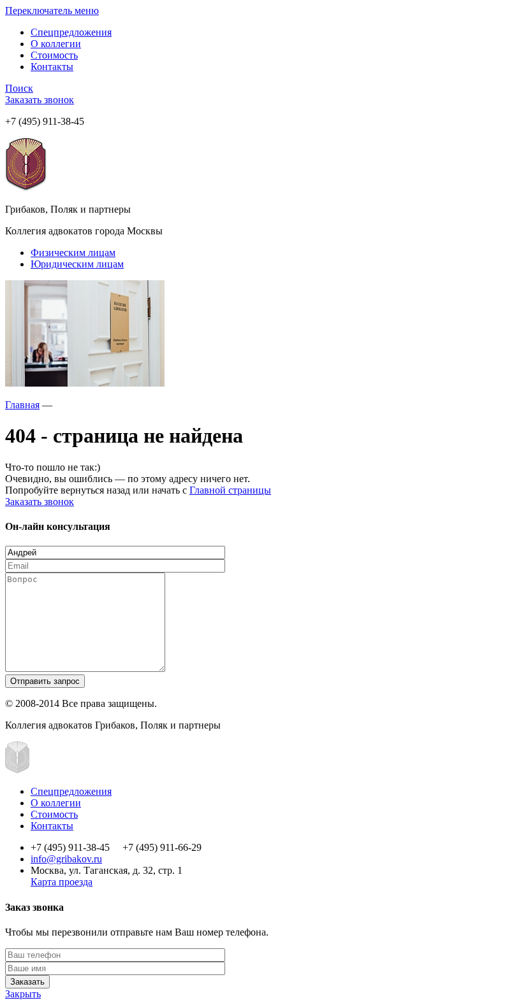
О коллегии (56, 43)
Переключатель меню (52, 10)
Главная (22, 404)
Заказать (27, 982)
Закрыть (23, 993)
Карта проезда (61, 881)
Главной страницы (230, 490)
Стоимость (54, 55)
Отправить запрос (45, 681)
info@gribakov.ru (66, 858)
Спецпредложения (71, 32)
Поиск (19, 88)
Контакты (52, 66)
